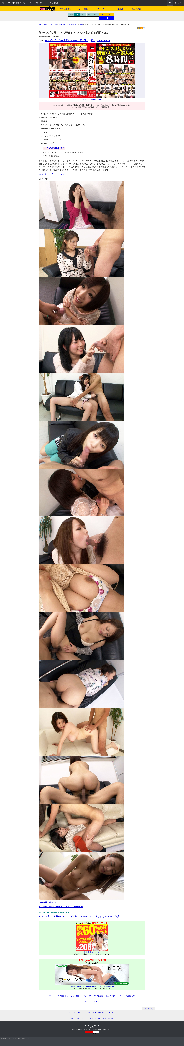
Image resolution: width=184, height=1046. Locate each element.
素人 (83, 15)
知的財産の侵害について (25, 1038)
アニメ (90, 15)
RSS (119, 996)
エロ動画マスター (89, 1012)
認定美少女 (136, 9)
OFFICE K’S (103, 40)
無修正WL (101, 1012)
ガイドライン (81, 1018)
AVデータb (100, 9)
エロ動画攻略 (65, 9)
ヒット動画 (83, 9)
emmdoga (77, 1012)
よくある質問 (91, 1018)
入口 (3, 3)
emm (71, 15)
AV (77, 15)
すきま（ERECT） (104, 916)
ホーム (51, 996)
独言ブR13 (44, 3)
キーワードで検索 (92, 1002)
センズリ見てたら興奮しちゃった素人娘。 (66, 40)
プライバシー (12, 1038)
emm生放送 (118, 9)
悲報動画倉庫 (130, 996)
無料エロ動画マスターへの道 (27, 3)
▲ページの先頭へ (149, 1009)
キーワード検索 (106, 15)
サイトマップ (102, 1018)
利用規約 (3, 1038)
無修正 (96, 15)
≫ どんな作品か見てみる (92, 99)
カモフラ (178, 3)
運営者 (72, 1018)
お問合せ (111, 1018)
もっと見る (54, 3)
